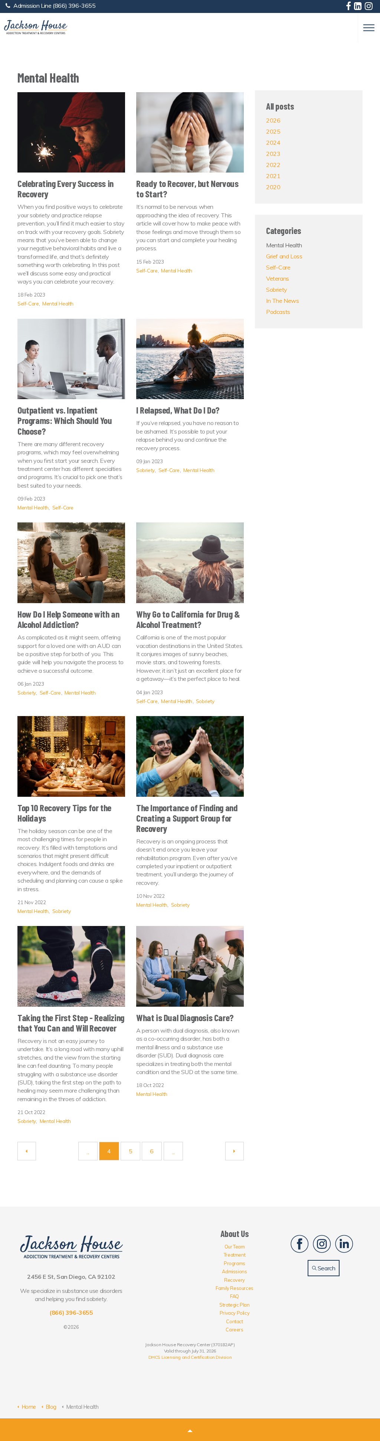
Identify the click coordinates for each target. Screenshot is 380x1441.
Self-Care (28, 303)
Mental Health (57, 303)
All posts (280, 106)
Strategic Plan (234, 1305)
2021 (273, 176)
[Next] (234, 1151)
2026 (273, 120)
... (87, 1152)
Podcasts (278, 311)
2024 (273, 142)
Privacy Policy (234, 1313)
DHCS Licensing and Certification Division (190, 1357)
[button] (190, 1430)
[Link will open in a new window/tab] (349, 7)
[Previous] (26, 1151)
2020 (273, 187)
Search (325, 1268)
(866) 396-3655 (74, 5)
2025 (273, 131)
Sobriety (145, 470)
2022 (273, 164)
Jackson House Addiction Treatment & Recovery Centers (36, 28)
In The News (282, 300)
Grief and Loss (284, 256)
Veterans (277, 278)
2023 (273, 153)
